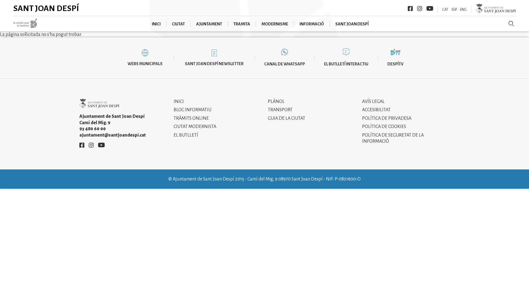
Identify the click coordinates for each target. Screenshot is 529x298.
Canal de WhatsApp (284, 64)
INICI (156, 24)
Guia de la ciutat (286, 118)
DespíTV (395, 64)
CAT (445, 10)
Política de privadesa (386, 118)
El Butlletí (186, 135)
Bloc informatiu (192, 109)
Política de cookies (384, 126)
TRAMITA (241, 24)
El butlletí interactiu (346, 64)
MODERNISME (274, 24)
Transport (280, 109)
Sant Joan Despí (46, 8)
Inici (179, 101)
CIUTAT (178, 24)
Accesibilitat (376, 109)
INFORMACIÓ (311, 24)
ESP (454, 10)
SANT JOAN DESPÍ (352, 24)
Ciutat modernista (195, 126)
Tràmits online (191, 118)
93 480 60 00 (92, 128)
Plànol (276, 101)
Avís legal (373, 101)
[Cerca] (511, 24)
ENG (463, 10)
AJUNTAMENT (209, 24)
